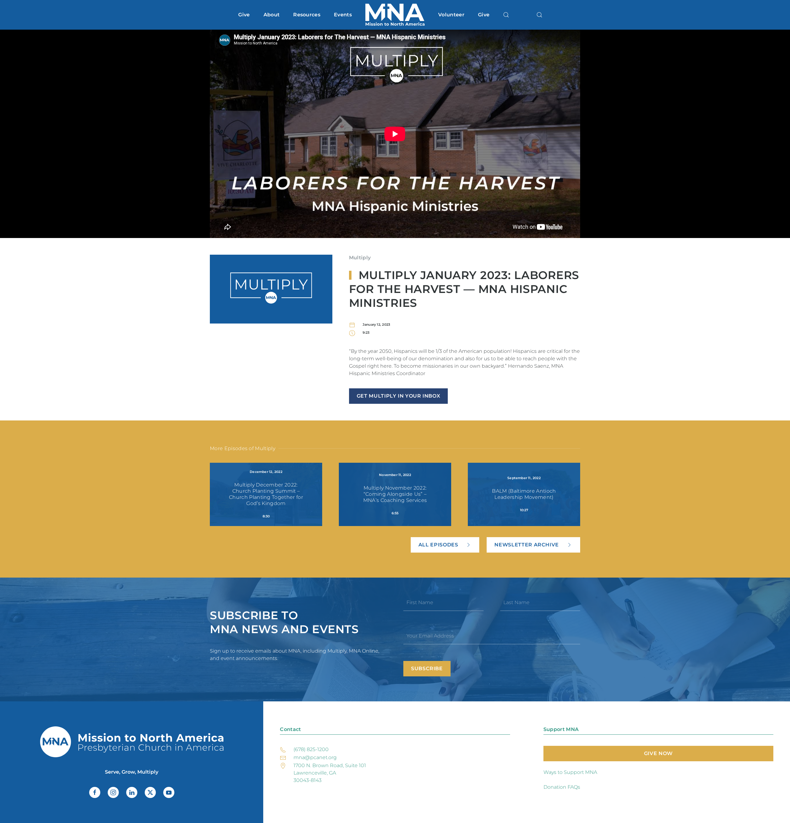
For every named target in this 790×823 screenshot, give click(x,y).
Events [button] (343, 15)
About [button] (272, 15)
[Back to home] (395, 15)
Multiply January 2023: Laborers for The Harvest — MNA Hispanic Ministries (464, 289)
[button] (506, 15)
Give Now (658, 753)
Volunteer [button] (451, 15)
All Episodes (438, 545)
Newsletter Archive (526, 545)
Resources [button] (306, 15)
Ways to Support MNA (570, 772)
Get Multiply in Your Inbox (398, 396)
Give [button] (244, 15)
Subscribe (427, 668)
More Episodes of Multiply (242, 448)
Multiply (360, 258)
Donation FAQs (561, 787)
